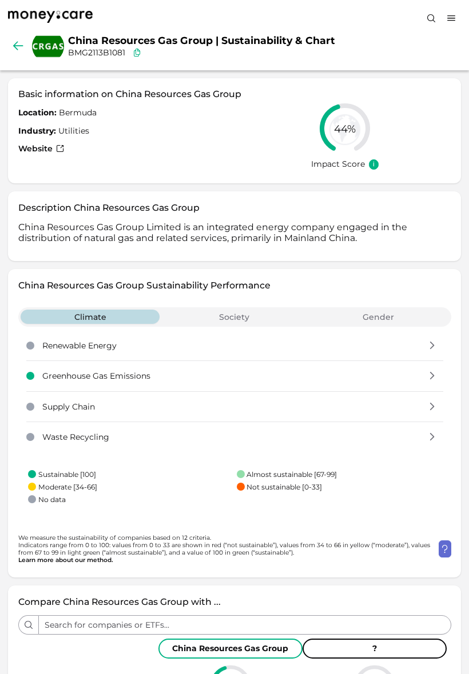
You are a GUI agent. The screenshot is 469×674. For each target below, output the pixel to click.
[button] (432, 346)
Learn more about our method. (65, 560)
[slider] (344, 128)
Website (36, 148)
